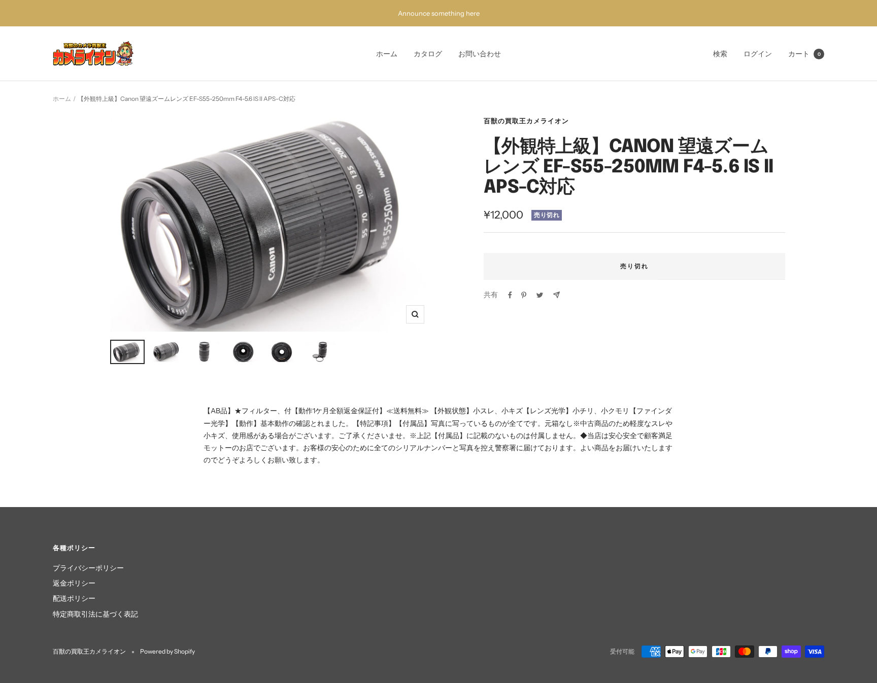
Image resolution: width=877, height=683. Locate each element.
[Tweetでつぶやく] (539, 295)
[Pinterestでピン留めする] (523, 295)
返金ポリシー (74, 583)
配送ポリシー (74, 598)
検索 (720, 53)
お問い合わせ (479, 53)
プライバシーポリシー (88, 567)
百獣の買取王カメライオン (526, 121)
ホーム (386, 53)
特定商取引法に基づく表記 (95, 614)
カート (804, 53)
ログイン (758, 53)
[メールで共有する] (556, 295)
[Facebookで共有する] (510, 295)
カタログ (428, 53)
